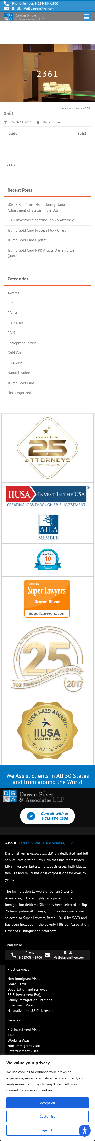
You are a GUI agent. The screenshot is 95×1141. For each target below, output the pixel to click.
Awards (13, 292)
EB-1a (12, 312)
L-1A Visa (15, 363)
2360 (11, 133)
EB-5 (11, 332)
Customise (47, 1116)
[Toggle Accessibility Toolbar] (84, 1130)
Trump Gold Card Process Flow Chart (37, 230)
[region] (47, 1098)
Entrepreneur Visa (22, 343)
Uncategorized (19, 392)
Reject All (48, 1130)
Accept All (47, 1103)
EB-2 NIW (15, 323)
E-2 (10, 303)
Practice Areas (18, 969)
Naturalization (19, 372)
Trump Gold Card (21, 383)
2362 (84, 133)
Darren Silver (52, 122)
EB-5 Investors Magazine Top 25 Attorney (41, 220)
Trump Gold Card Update (27, 240)
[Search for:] (28, 164)
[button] (87, 16)
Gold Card (15, 352)
